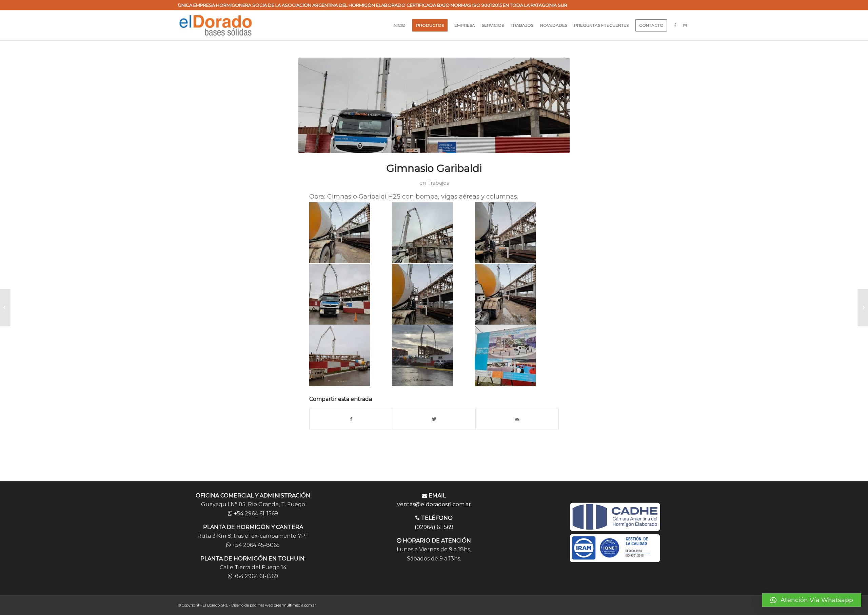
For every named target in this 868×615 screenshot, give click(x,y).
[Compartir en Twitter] (434, 419)
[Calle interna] (862, 307)
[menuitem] (399, 25)
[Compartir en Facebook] (351, 419)
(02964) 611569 (434, 527)
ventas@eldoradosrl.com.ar (434, 504)
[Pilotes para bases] (5, 307)
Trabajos (438, 183)
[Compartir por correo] (517, 419)
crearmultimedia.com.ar (295, 605)
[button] (811, 600)
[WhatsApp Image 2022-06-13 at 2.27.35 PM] (434, 105)
